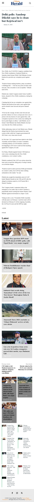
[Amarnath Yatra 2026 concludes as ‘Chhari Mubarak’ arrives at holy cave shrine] (17, 310)
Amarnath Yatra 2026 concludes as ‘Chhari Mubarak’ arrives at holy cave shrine (16, 322)
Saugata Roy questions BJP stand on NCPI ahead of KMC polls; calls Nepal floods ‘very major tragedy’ (17, 241)
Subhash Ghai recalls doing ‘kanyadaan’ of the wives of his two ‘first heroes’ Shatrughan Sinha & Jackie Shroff (11, 444)
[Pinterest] (26, 28)
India (7, 10)
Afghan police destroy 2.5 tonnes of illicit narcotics (27, 455)
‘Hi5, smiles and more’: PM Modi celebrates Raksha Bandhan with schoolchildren (8, 415)
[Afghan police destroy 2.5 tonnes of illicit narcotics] (20, 453)
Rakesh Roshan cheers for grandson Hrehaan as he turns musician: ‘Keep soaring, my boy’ (11, 482)
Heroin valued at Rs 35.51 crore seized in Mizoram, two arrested (25, 367)
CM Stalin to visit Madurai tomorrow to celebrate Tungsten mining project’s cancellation (8, 369)
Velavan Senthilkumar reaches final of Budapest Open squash (27, 428)
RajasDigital (28, 499)
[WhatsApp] (30, 28)
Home (3, 10)
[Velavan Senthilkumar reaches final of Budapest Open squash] (17, 256)
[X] (22, 28)
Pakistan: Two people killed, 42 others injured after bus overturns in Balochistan (26, 469)
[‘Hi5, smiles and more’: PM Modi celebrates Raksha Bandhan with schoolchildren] (9, 405)
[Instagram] (17, 493)
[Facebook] (18, 28)
